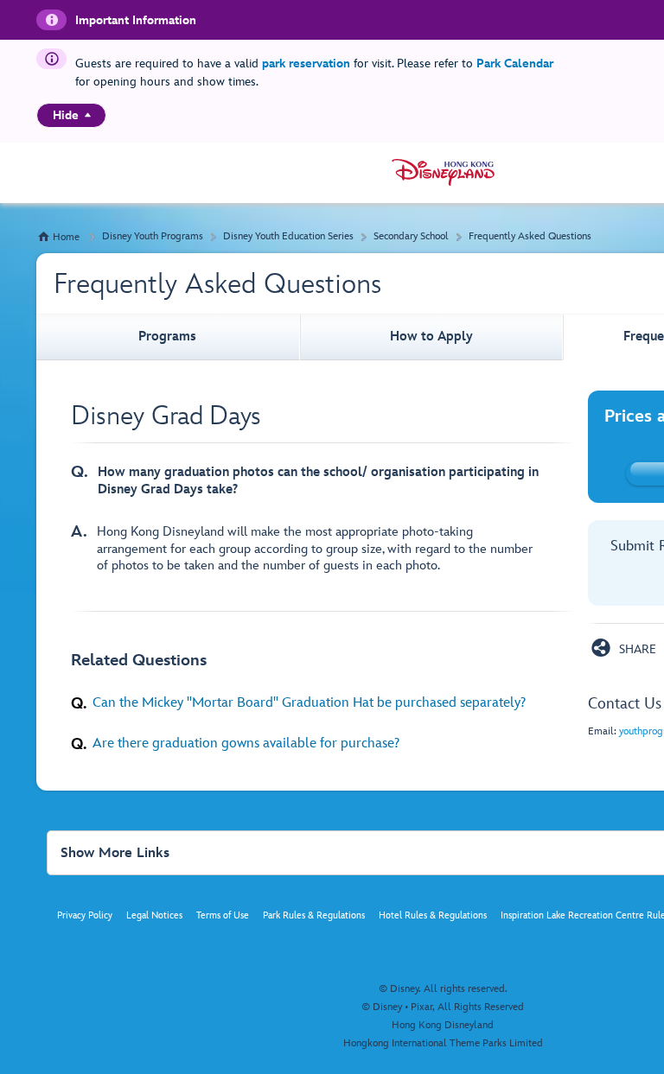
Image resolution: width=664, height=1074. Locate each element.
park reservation (306, 63)
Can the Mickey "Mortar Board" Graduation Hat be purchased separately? (309, 702)
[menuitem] (87, 115)
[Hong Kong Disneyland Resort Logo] (443, 172)
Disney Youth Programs (152, 236)
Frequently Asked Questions (530, 236)
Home (66, 237)
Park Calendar (514, 63)
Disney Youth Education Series (288, 236)
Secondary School (411, 236)
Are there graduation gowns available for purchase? (246, 743)
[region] (71, 115)
